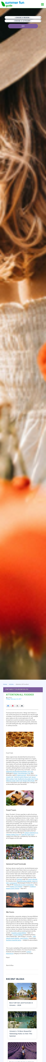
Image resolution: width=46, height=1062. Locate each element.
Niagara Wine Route (29, 781)
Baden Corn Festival (16, 886)
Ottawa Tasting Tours (12, 834)
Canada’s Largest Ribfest (18, 933)
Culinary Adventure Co (31, 833)
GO (23, 26)
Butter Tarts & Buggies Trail (22, 773)
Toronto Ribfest (18, 935)
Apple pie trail (21, 775)
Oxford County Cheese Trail (22, 777)
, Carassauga (13, 883)
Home (5, 684)
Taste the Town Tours (27, 834)
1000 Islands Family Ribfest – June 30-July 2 (21, 937)
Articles (11, 684)
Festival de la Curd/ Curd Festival (24, 885)
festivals (19, 879)
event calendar (32, 879)
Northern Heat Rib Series (13, 940)
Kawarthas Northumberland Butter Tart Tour (19, 771)
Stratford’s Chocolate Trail (26, 779)
